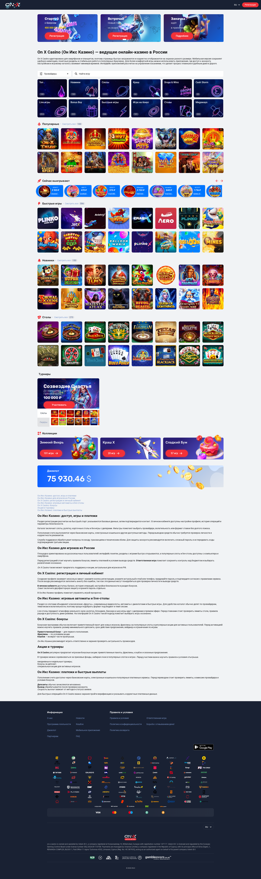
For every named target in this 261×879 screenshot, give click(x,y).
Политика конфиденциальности (126, 724)
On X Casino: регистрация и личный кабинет (59, 500)
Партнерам (52, 736)
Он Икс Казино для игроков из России (56, 498)
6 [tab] (137, 39)
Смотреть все (70, 124)
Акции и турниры (45, 508)
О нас (50, 718)
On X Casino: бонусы (47, 505)
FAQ (78, 736)
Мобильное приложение (88, 730)
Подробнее (182, 35)
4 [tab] (133, 39)
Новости (80, 718)
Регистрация (250, 5)
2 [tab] (128, 39)
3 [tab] (130, 39)
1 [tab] (124, 39)
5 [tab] (135, 39)
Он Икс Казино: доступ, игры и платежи (56, 495)
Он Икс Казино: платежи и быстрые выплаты (59, 510)
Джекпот (51, 730)
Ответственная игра (156, 718)
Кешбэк (80, 724)
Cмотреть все (73, 203)
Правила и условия (119, 718)
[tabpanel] (67, 28)
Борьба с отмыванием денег (161, 724)
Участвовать (59, 404)
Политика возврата (119, 730)
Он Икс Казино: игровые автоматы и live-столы (60, 503)
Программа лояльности (59, 724)
